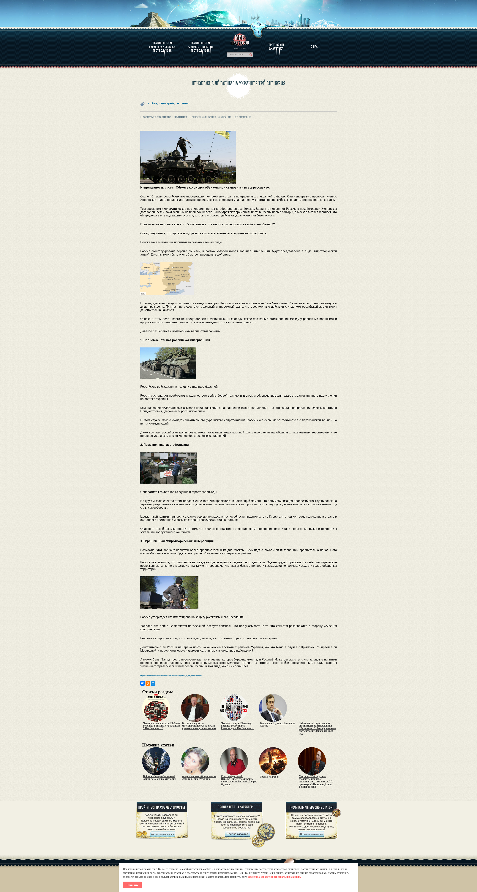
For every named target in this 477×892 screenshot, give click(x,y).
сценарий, (167, 103)
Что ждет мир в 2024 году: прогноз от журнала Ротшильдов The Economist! (237, 726)
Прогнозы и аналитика (276, 46)
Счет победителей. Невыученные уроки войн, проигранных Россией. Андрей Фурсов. (239, 780)
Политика (180, 116)
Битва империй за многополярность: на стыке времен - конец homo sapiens (199, 726)
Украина (182, 103)
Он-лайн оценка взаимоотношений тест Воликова (200, 46)
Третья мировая (269, 776)
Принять (132, 884)
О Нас (314, 47)
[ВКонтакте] (142, 683)
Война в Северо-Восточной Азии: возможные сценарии (159, 777)
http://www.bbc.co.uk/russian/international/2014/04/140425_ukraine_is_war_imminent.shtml (171, 675)
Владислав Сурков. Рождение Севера (277, 724)
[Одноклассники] (148, 683)
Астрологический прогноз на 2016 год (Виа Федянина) (199, 777)
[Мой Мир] (153, 683)
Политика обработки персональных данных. (274, 876)
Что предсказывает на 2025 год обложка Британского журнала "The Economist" (161, 726)
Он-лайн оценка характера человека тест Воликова (162, 46)
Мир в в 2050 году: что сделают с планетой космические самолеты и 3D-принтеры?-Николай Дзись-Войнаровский (316, 781)
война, (153, 103)
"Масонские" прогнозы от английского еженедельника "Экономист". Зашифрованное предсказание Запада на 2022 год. (317, 728)
